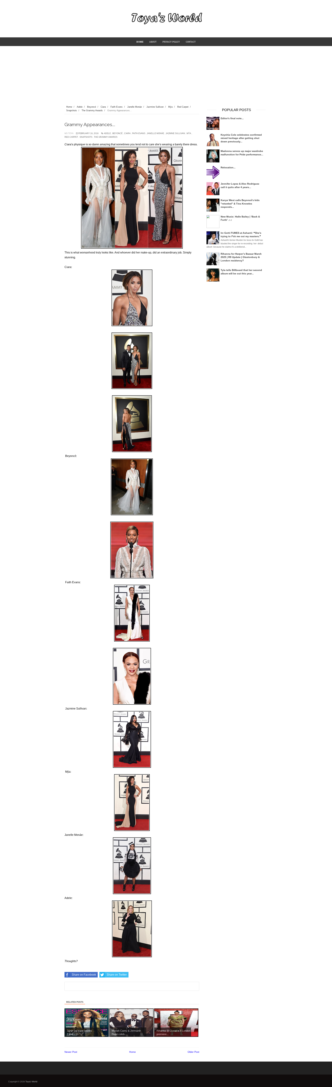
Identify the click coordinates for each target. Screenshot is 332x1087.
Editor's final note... (232, 118)
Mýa (189, 133)
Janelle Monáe (155, 133)
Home (132, 1051)
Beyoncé (117, 133)
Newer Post (70, 1051)
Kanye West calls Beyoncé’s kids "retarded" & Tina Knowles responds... (240, 203)
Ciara (127, 133)
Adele (107, 133)
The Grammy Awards (105, 137)
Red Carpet (71, 137)
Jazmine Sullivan (175, 133)
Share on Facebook (84, 974)
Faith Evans (138, 133)
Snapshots (86, 137)
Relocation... (228, 167)
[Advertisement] (166, 72)
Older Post (193, 1051)
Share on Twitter (117, 974)
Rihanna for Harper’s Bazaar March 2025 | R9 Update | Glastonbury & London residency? (241, 257)
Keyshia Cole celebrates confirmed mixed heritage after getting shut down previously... (241, 138)
